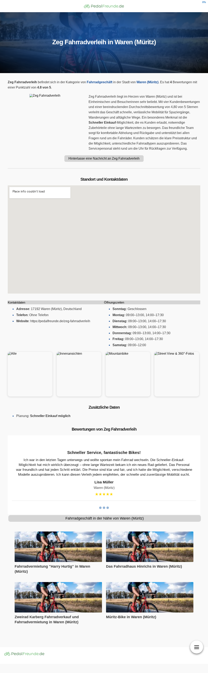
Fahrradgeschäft (99, 82)
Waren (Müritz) (147, 82)
